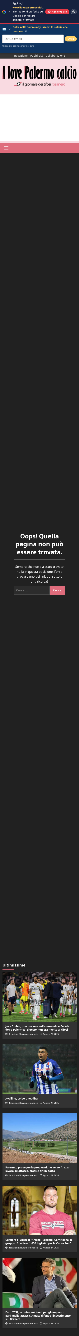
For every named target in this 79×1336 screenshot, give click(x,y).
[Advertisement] (39, 117)
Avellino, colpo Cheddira (21, 1098)
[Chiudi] (9, 12)
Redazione (21, 55)
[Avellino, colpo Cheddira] (39, 1069)
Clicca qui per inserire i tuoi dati (18, 46)
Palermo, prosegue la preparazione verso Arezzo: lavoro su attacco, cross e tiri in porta (37, 1169)
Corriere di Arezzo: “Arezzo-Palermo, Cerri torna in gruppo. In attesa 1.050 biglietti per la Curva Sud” (38, 1241)
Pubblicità (36, 55)
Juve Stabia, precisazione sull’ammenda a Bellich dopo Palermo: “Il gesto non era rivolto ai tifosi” (37, 1027)
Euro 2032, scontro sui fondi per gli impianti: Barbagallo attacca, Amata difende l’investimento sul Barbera (38, 1315)
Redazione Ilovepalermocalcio (23, 1034)
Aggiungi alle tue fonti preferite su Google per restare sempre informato (31, 11)
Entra (70, 39)
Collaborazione (55, 55)
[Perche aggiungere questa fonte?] (74, 11)
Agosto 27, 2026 (51, 1034)
